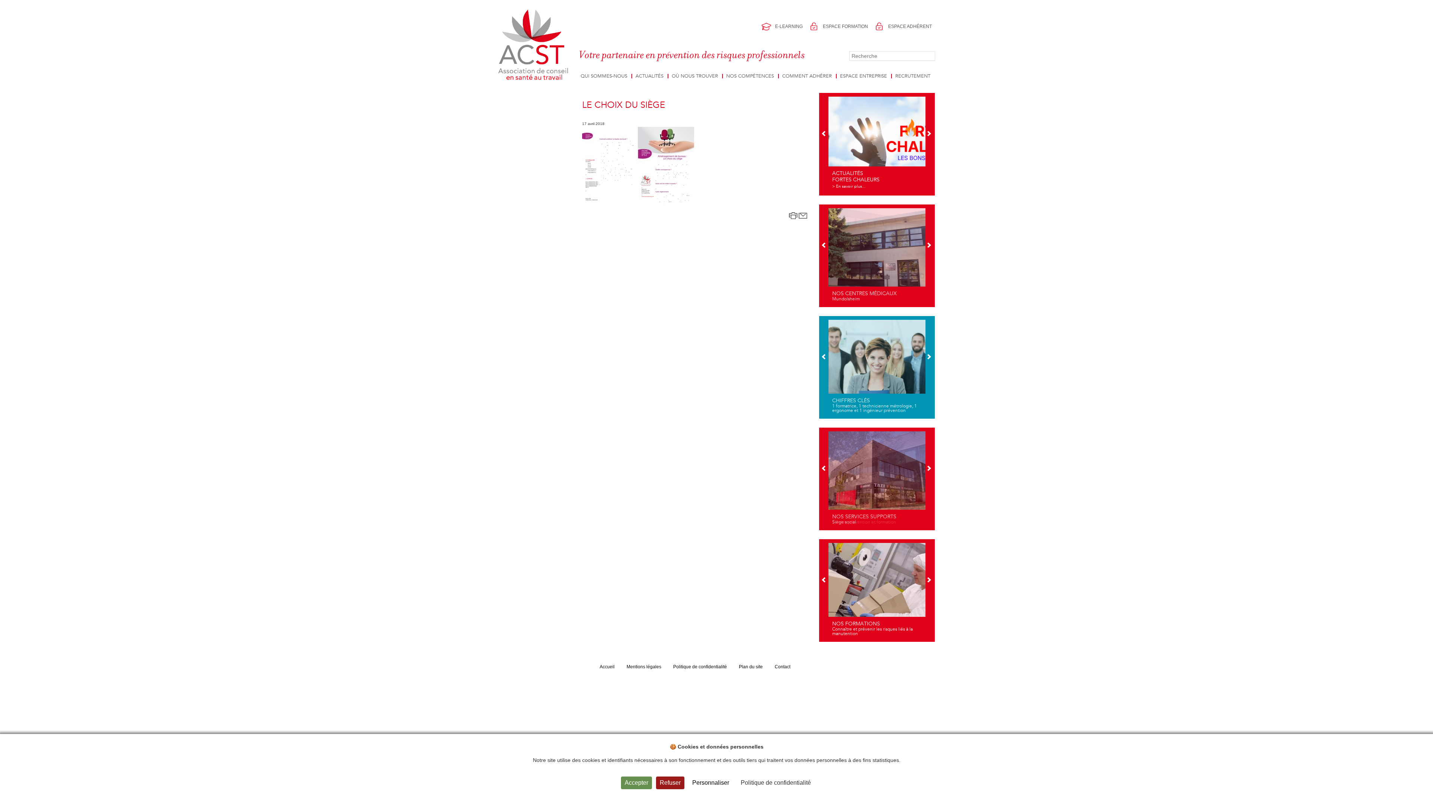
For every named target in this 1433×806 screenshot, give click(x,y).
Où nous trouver (695, 76)
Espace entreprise (863, 76)
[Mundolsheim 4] (876, 255)
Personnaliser (710, 783)
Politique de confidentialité (700, 666)
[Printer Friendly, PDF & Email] (798, 215)
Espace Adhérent (910, 26)
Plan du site (751, 666)
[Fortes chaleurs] (876, 143)
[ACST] (534, 45)
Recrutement (912, 76)
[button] (824, 134)
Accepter (636, 783)
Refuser (670, 783)
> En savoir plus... (848, 186)
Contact (782, 666)
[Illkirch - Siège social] (876, 478)
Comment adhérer (807, 76)
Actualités (650, 76)
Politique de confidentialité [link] (776, 783)
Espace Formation (845, 26)
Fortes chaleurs (856, 179)
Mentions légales (644, 666)
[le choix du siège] (638, 166)
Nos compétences (750, 76)
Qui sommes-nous (604, 76)
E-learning (789, 26)
